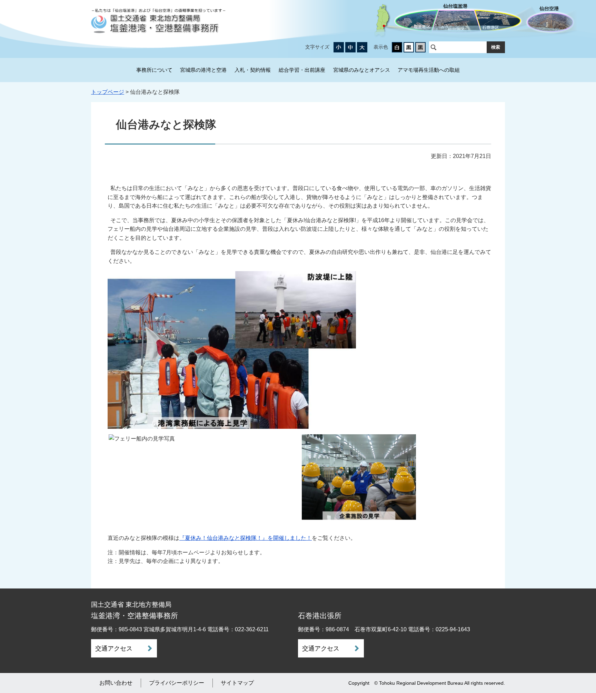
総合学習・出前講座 (302, 70)
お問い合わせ (115, 683)
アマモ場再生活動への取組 (429, 70)
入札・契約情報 (253, 70)
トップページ (107, 92)
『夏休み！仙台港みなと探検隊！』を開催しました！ (245, 538)
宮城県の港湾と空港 (203, 70)
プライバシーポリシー (176, 683)
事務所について (154, 70)
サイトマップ (237, 683)
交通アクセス (113, 648)
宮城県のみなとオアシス (361, 70)
